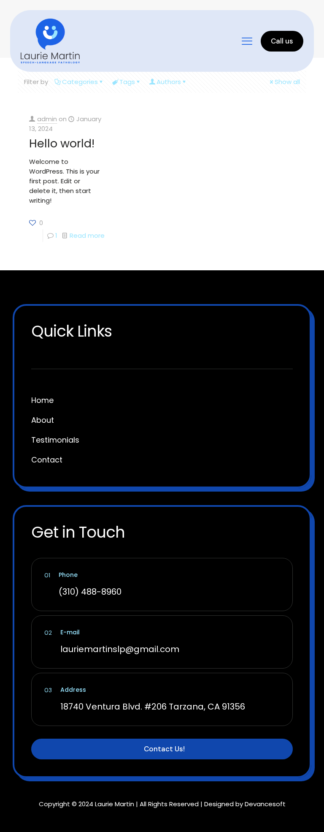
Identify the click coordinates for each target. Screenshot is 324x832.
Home (42, 400)
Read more (87, 235)
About (42, 420)
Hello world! (61, 143)
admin (47, 118)
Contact (46, 459)
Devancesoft (265, 803)
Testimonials (55, 440)
